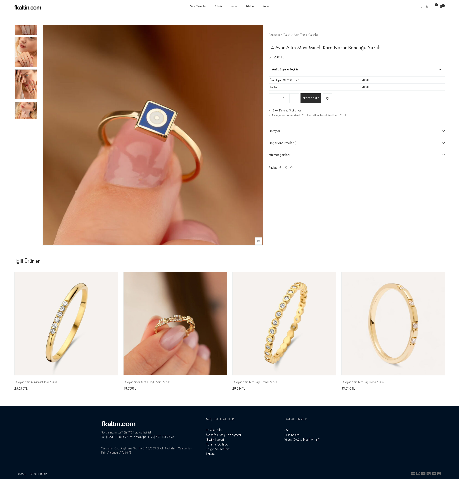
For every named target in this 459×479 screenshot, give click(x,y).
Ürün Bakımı (292, 435)
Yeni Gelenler (198, 6)
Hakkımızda (214, 430)
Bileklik (250, 6)
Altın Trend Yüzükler (306, 35)
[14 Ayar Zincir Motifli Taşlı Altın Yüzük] (175, 323)
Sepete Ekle (311, 98)
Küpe (266, 6)
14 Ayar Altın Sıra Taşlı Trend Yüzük (254, 382)
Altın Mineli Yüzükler (299, 115)
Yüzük (218, 6)
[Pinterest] (291, 168)
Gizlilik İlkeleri (215, 439)
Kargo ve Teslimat (218, 449)
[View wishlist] (434, 6)
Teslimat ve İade (217, 444)
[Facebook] (280, 168)
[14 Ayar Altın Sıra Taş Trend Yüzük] (393, 323)
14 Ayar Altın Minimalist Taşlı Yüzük (35, 382)
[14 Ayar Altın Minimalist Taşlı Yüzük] (66, 323)
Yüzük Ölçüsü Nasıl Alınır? (302, 439)
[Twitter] (286, 168)
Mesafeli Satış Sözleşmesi (223, 435)
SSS (287, 430)
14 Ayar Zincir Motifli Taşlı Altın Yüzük (146, 382)
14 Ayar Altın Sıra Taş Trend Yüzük (362, 382)
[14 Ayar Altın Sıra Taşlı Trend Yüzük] (284, 323)
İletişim (210, 454)
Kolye (234, 6)
